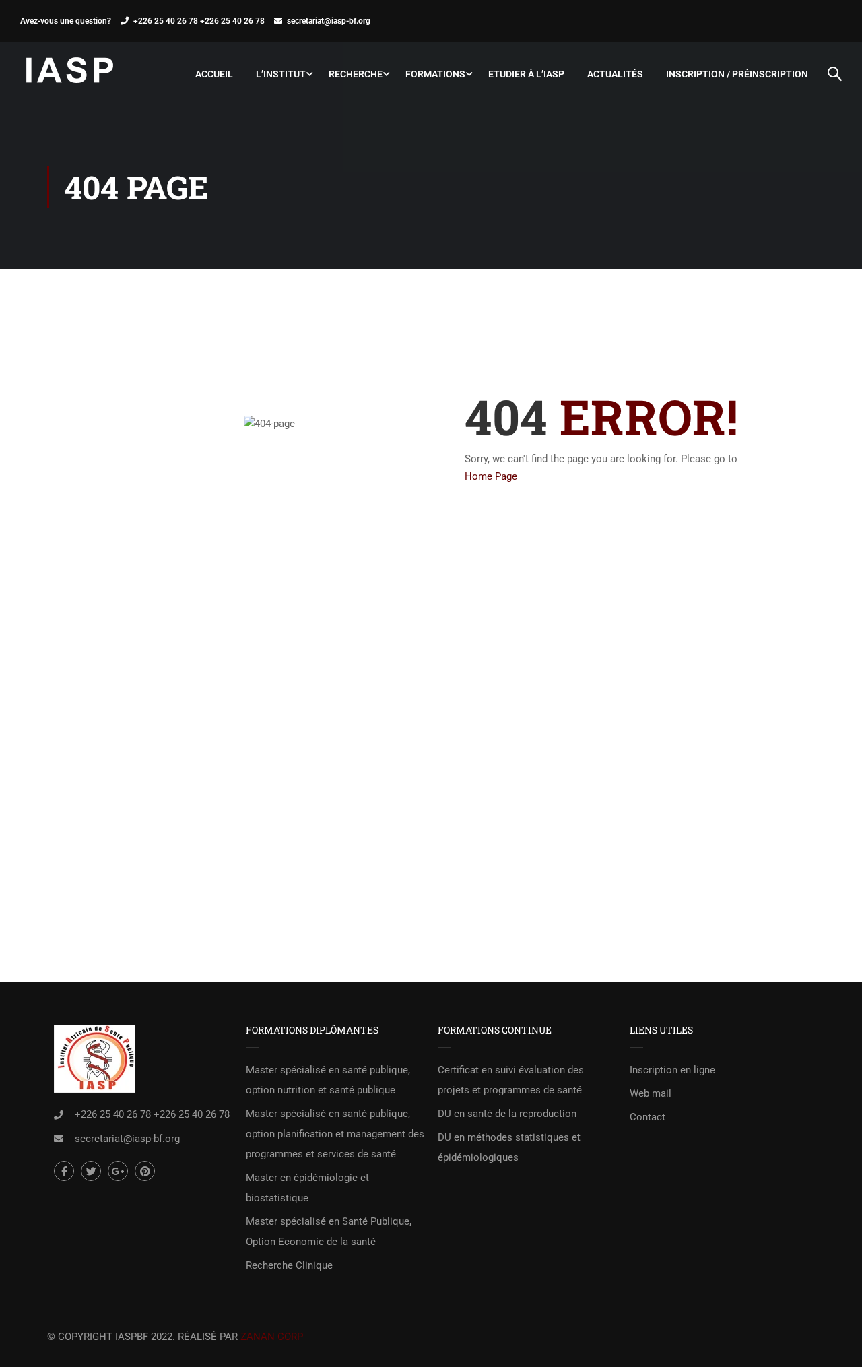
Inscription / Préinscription (737, 74)
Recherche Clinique (289, 1265)
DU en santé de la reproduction (507, 1114)
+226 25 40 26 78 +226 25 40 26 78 (199, 21)
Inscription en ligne (672, 1070)
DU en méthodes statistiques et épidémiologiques (509, 1147)
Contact (647, 1117)
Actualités (615, 74)
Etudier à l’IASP (526, 74)
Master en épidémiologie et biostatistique (307, 1188)
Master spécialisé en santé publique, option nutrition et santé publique (328, 1080)
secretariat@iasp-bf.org (328, 21)
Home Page (491, 476)
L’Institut (281, 74)
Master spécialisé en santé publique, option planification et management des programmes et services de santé (335, 1134)
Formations (435, 74)
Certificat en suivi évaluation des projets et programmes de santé (511, 1080)
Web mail (650, 1093)
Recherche (356, 74)
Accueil (214, 74)
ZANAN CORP (271, 1337)
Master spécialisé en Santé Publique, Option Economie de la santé (328, 1231)
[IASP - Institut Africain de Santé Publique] (70, 74)
